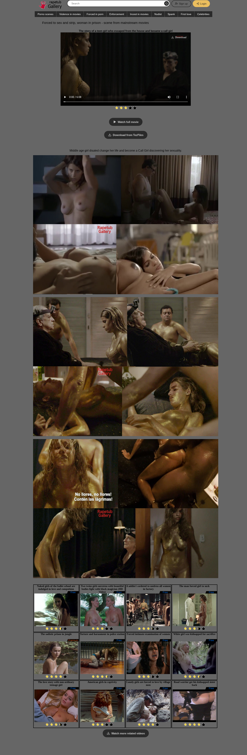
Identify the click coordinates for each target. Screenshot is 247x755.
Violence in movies (70, 14)
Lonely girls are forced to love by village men (148, 683)
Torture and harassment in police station (102, 634)
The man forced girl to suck (194, 586)
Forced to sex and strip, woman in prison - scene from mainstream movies (95, 23)
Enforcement (116, 14)
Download (180, 37)
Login (203, 3)
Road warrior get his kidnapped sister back (194, 683)
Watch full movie (128, 121)
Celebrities (203, 14)
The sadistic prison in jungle (56, 634)
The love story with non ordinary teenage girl (56, 683)
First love (186, 14)
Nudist (158, 14)
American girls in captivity (102, 682)
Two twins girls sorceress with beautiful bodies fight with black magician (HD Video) (102, 589)
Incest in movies (139, 14)
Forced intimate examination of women (148, 634)
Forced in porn (95, 14)
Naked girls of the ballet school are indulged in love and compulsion (56, 587)
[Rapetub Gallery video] (52, 8)
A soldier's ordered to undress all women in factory (148, 587)
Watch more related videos (128, 733)
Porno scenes (45, 14)
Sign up (183, 3)
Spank (171, 14)
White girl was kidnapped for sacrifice (194, 634)
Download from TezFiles (128, 135)
